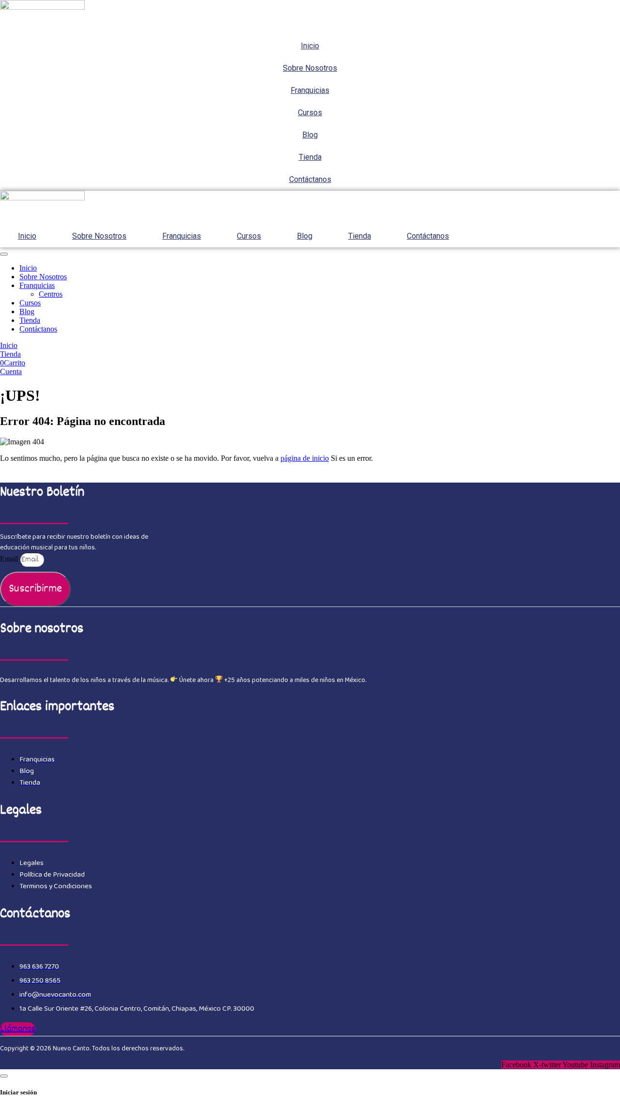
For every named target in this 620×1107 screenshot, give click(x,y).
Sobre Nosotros (310, 68)
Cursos (310, 112)
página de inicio (304, 458)
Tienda (310, 157)
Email (10, 559)
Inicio (310, 45)
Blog (310, 134)
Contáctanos (310, 179)
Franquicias (310, 90)
